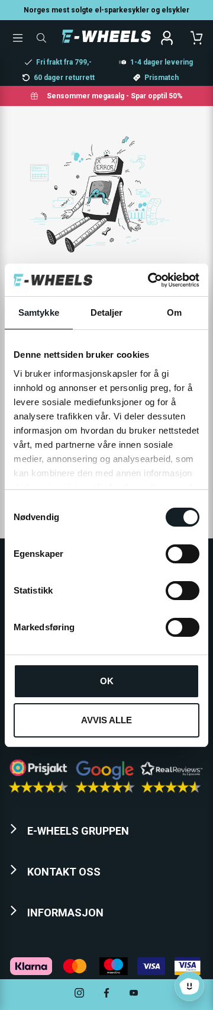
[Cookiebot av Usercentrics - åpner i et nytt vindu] (150, 280)
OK (107, 681)
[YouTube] (133, 994)
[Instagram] (79, 994)
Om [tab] (174, 312)
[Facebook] (106, 994)
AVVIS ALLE (106, 720)
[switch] (182, 553)
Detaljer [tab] (107, 312)
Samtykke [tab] (38, 312)
